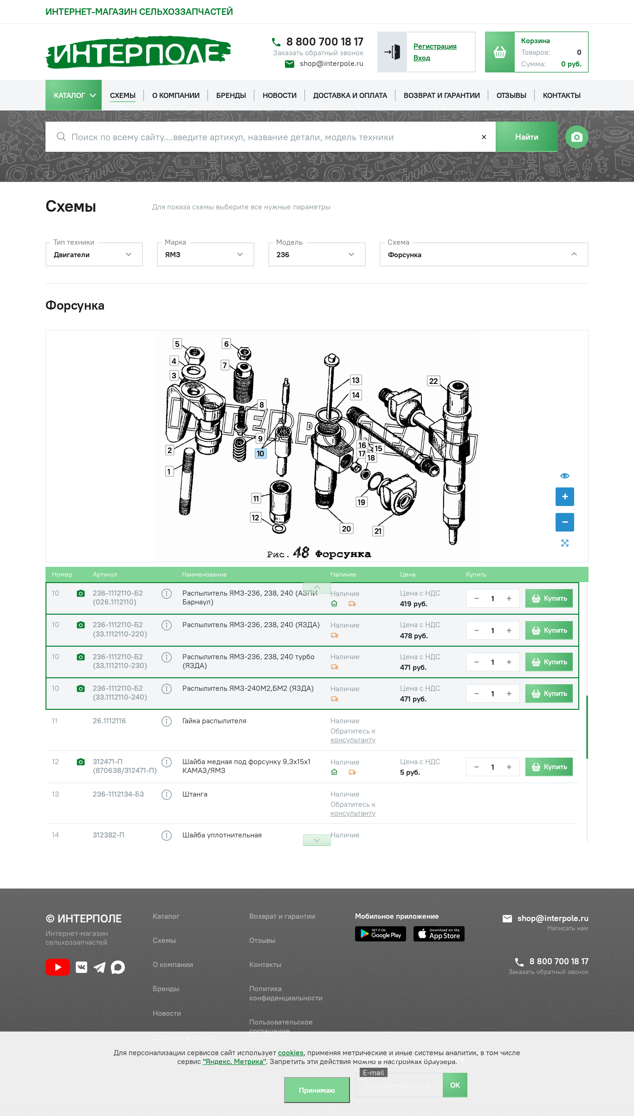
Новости (167, 1013)
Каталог (166, 916)
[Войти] (392, 52)
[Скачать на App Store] (439, 933)
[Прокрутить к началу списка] (317, 588)
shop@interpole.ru (331, 63)
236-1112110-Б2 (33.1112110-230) (120, 661)
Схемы (164, 940)
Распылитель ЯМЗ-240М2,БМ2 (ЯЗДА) (248, 688)
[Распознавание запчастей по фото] (577, 137)
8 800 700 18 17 (324, 41)
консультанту (352, 739)
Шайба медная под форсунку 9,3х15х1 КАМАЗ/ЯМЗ (246, 766)
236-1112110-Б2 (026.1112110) (118, 597)
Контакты (265, 964)
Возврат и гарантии (282, 916)
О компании (173, 964)
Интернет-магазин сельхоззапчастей (139, 11)
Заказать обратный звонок (318, 52)
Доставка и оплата (184, 1037)
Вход (422, 57)
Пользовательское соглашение (281, 1026)
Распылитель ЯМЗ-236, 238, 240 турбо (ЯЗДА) (248, 661)
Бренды (166, 988)
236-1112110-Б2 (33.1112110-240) (120, 692)
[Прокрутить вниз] (317, 840)
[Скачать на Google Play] (380, 933)
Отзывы (262, 940)
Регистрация (435, 46)
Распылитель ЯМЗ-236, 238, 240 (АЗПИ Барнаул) (249, 597)
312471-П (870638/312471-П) (125, 766)
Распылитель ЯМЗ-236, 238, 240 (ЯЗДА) (251, 624)
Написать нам (568, 928)
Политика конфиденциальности (286, 993)
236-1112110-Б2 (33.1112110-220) (120, 629)
